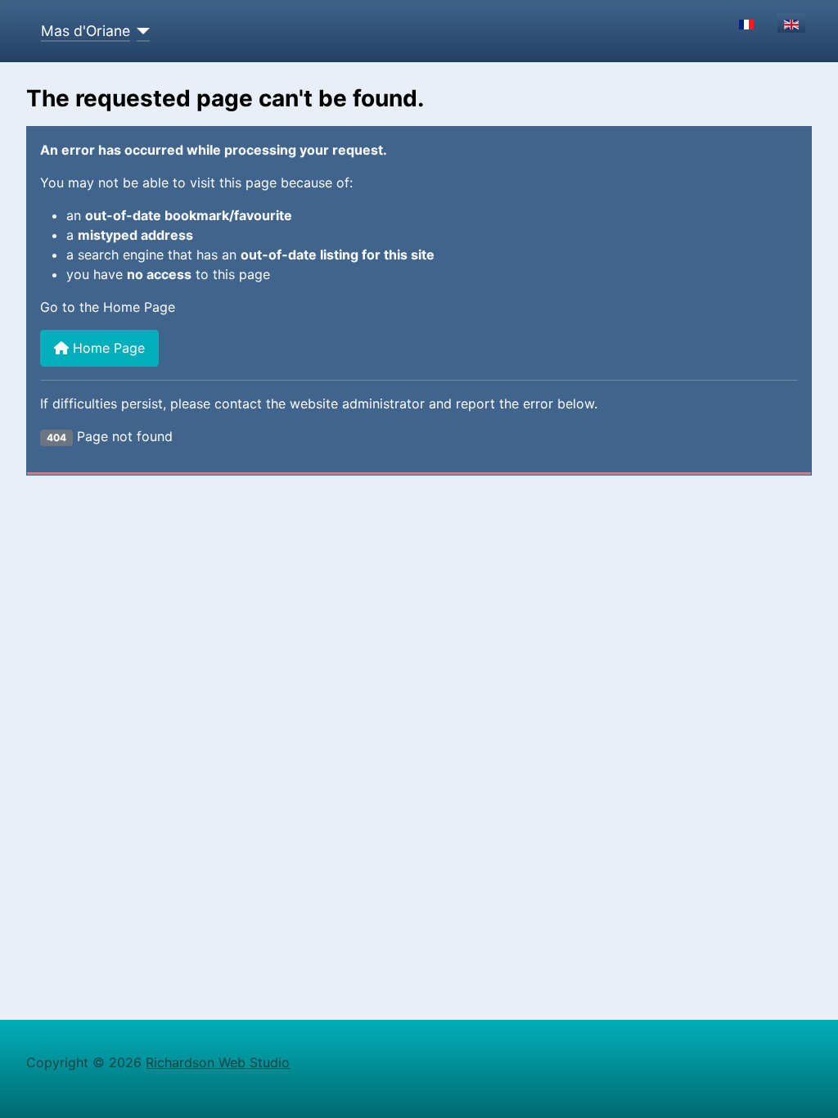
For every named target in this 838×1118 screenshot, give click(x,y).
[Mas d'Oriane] (140, 31)
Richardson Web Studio (218, 1062)
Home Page (107, 348)
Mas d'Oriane (85, 30)
